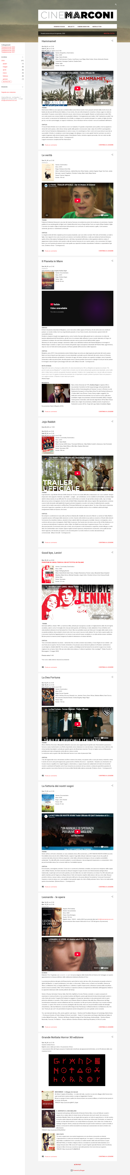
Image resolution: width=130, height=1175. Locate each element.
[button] (112, 41)
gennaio (5, 79)
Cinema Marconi (83, 26)
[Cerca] (116, 5)
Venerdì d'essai (59, 26)
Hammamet (49, 41)
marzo (5, 73)
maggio (5, 67)
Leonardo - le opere (53, 897)
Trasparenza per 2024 (8, 47)
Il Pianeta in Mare (52, 261)
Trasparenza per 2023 (8, 49)
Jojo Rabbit (48, 421)
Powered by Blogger (79, 1170)
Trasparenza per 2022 (8, 50)
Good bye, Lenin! (52, 552)
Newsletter (97, 26)
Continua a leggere (106, 145)
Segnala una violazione (8, 92)
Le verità (47, 155)
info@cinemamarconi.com (105, 919)
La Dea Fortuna (51, 677)
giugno (5, 64)
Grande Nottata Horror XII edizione (62, 1037)
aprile (4, 70)
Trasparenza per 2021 (8, 52)
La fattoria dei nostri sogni (58, 786)
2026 (3, 60)
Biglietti (71, 26)
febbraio (5, 76)
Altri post (77, 1164)
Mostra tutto (109, 33)
